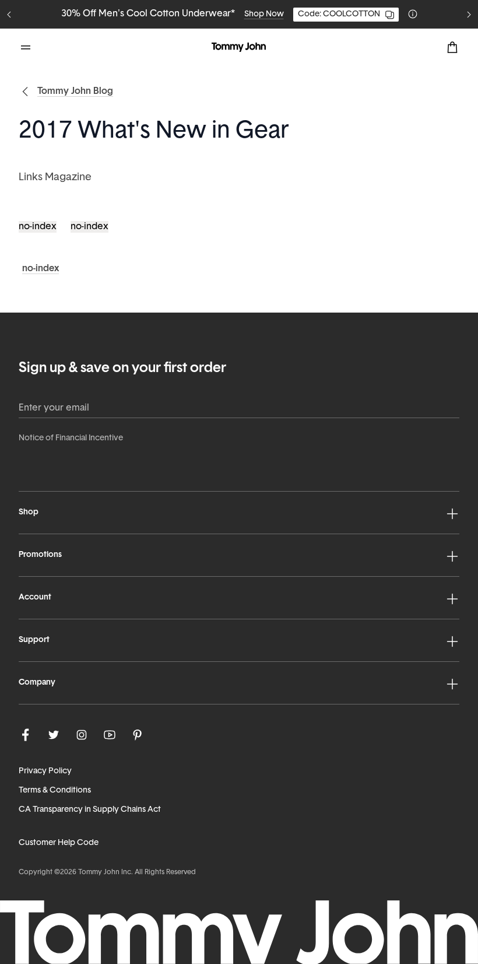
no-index (38, 227)
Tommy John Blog (75, 91)
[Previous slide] (9, 14)
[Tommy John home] (239, 47)
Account (35, 597)
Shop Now (264, 14)
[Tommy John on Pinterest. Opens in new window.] (138, 735)
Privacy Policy (45, 771)
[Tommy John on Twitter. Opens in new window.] (54, 735)
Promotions (40, 555)
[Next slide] (468, 14)
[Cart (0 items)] (452, 47)
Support (34, 640)
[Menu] (26, 47)
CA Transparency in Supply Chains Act (90, 809)
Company (37, 682)
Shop (28, 512)
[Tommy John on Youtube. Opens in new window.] (110, 735)
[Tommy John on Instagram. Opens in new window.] (82, 735)
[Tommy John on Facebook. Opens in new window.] (26, 735)
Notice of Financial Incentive (71, 438)
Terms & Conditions (55, 790)
